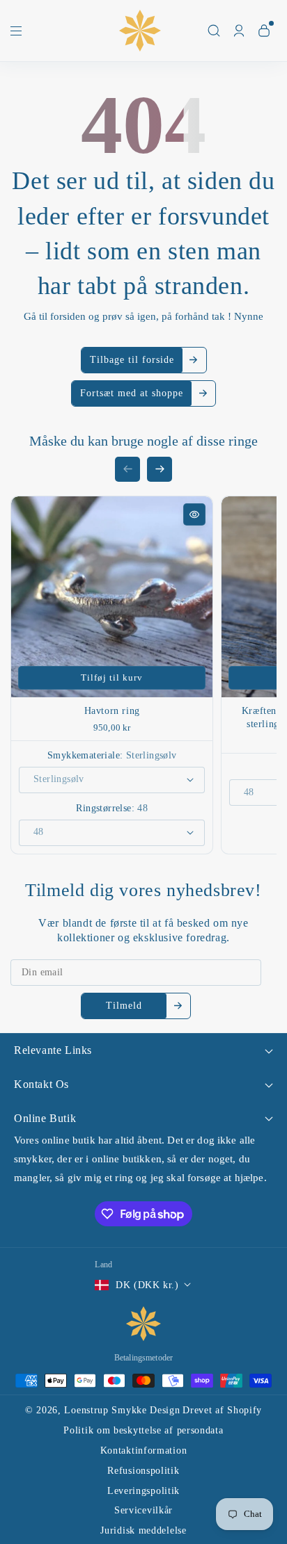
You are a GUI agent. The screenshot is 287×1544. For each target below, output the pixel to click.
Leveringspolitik (143, 1491)
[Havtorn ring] (111, 596)
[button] (16, 34)
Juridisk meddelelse (143, 1530)
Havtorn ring (112, 711)
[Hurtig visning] (194, 514)
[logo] (143, 1323)
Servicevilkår (143, 1510)
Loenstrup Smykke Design (122, 1410)
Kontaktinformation (143, 1450)
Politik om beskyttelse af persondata (143, 1430)
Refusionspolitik (143, 1470)
